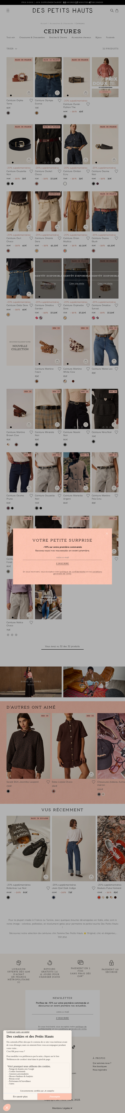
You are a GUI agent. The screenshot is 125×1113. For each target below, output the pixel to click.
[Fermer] (107, 533)
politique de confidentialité (72, 572)
